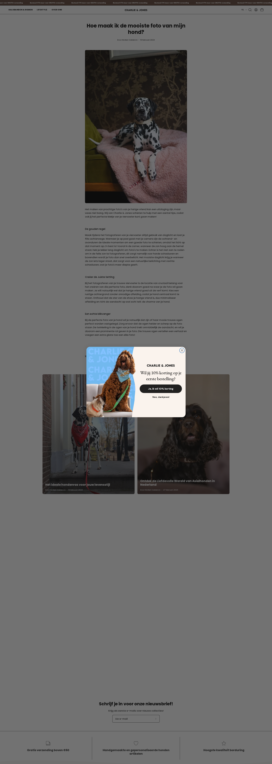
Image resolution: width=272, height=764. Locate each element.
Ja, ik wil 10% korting (160, 388)
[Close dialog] (181, 350)
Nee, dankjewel (160, 397)
